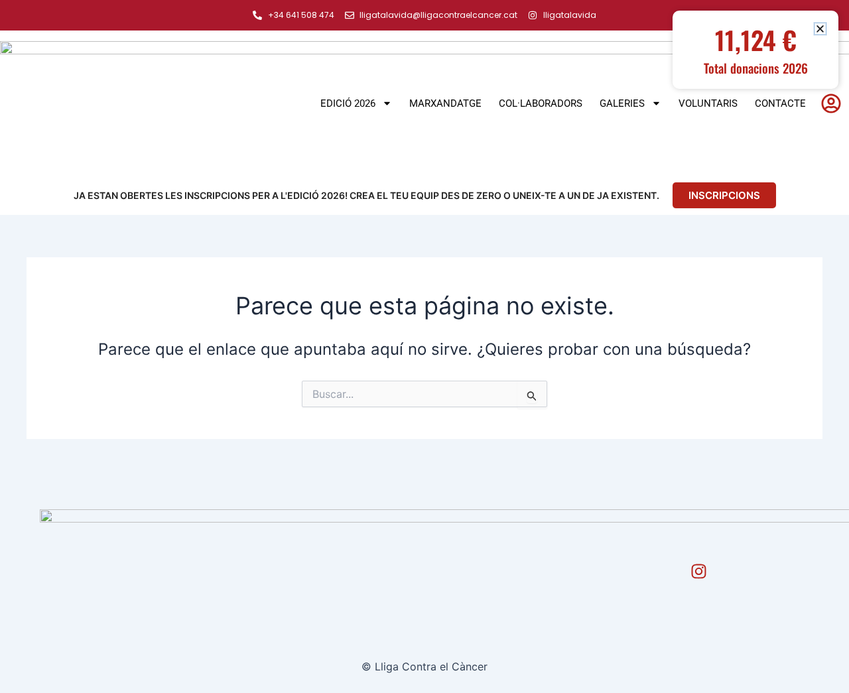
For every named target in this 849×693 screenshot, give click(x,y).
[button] (820, 29)
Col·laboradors (540, 103)
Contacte (780, 103)
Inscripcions (724, 195)
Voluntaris (708, 103)
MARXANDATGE (445, 103)
